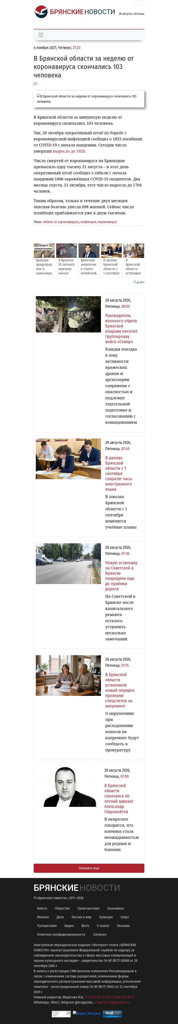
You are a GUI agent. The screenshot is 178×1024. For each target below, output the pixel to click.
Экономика (115, 908)
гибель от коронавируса (61, 222)
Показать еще (89, 868)
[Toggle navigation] (41, 34)
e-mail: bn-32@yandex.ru (111, 1002)
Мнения (43, 917)
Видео (69, 926)
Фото (85, 926)
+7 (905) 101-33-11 (122, 997)
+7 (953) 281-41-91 (97, 997)
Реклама (123, 926)
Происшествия (88, 908)
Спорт (124, 917)
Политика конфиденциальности (61, 934)
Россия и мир (82, 917)
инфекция (88, 222)
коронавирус (107, 222)
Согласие (99, 934)
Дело (60, 917)
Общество (62, 908)
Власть (42, 908)
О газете (103, 926)
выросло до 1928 (69, 151)
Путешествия (47, 926)
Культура (106, 917)
